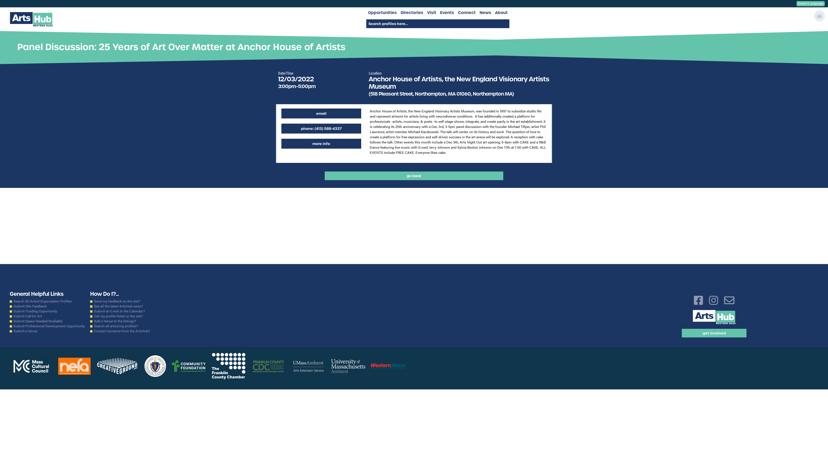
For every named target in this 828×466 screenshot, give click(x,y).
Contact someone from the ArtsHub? (122, 331)
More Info (321, 143)
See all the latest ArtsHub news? (118, 306)
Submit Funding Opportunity (35, 311)
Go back (414, 175)
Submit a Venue (25, 331)
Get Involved (714, 333)
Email (321, 113)
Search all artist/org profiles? (116, 326)
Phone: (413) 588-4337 (321, 128)
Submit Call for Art (28, 316)
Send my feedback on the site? (117, 301)
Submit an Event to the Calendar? (119, 311)
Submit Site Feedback (30, 306)
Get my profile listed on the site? (118, 316)
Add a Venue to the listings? (115, 321)
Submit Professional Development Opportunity (49, 326)
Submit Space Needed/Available (38, 321)
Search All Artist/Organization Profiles (43, 301)
